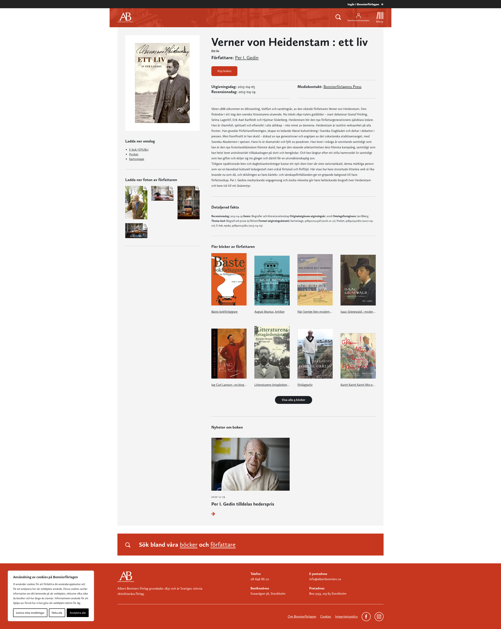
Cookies (325, 616)
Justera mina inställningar (30, 612)
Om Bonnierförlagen (302, 616)
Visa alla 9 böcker (293, 400)
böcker (188, 544)
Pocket (133, 154)
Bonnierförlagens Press (342, 86)
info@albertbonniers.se (325, 579)
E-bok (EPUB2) (139, 149)
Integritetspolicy (346, 616)
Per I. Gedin (247, 57)
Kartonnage (136, 159)
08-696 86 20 (259, 579)
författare (223, 544)
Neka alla (57, 612)
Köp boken (224, 71)
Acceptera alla (78, 612)
